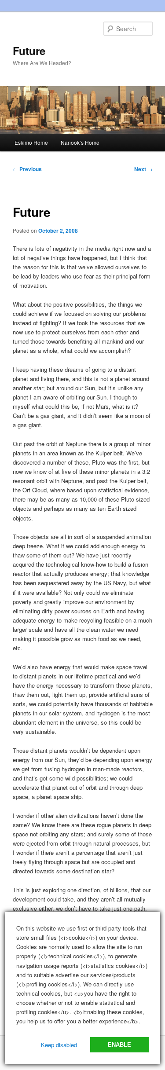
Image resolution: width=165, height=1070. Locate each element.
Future (29, 50)
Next (143, 169)
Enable (119, 1044)
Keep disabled (59, 1045)
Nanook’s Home (80, 142)
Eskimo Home (31, 142)
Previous (27, 169)
